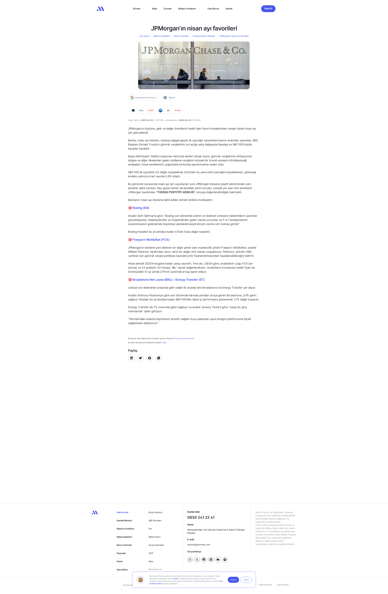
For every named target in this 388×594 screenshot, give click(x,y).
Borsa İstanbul (155, 512)
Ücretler (168, 8)
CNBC (164, 342)
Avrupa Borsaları (156, 545)
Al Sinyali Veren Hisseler (204, 36)
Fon (150, 528)
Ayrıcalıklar (122, 569)
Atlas (154, 8)
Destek (229, 8)
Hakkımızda (122, 512)
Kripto (120, 561)
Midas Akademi (124, 537)
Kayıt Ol (268, 8)
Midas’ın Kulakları (187, 8)
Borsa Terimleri (124, 545)
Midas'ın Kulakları (125, 528)
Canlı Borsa (213, 8)
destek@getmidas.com (198, 544)
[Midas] (100, 9)
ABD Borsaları (155, 520)
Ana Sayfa (144, 36)
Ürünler (136, 8)
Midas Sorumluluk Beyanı (184, 338)
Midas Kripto (155, 537)
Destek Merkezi (124, 520)
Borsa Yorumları (181, 36)
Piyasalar (121, 553)
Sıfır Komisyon (155, 569)
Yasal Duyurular (265, 585)
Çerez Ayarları (283, 585)
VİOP (151, 553)
